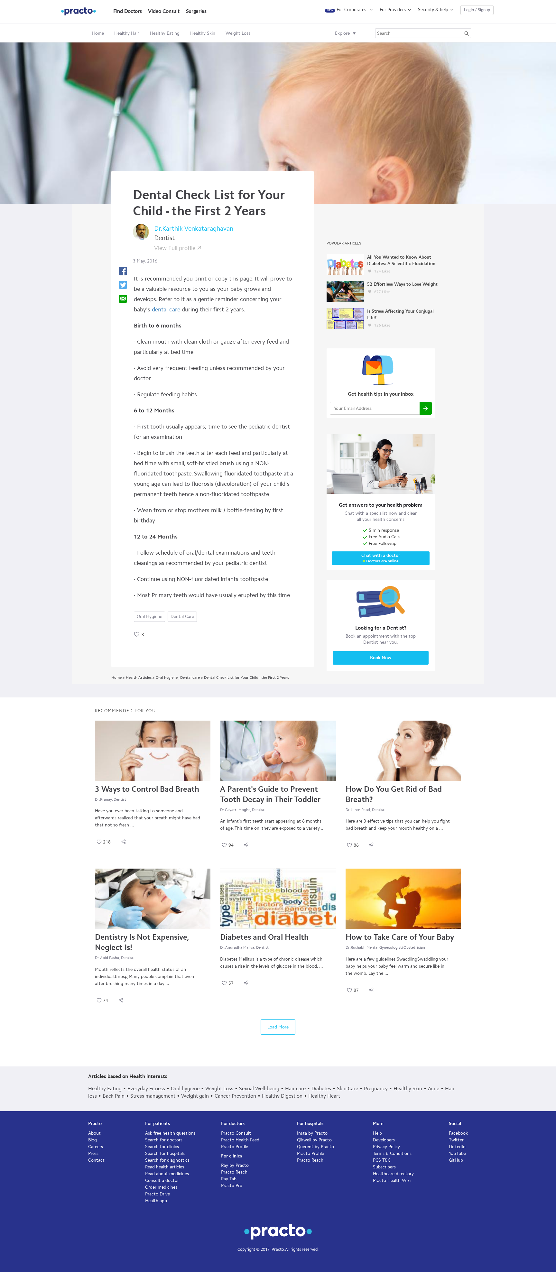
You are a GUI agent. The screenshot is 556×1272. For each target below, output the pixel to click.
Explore (342, 33)
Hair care (295, 1088)
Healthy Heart (324, 1096)
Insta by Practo (312, 1133)
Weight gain (195, 1096)
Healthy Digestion (282, 1096)
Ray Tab (228, 1179)
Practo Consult (236, 1133)
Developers (384, 1140)
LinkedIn (457, 1146)
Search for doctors (163, 1140)
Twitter (456, 1140)
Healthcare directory (393, 1173)
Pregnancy (376, 1088)
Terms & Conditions (392, 1153)
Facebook (458, 1133)
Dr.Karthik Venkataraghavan (193, 228)
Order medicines (161, 1187)
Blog (92, 1140)
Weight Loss (219, 1088)
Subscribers (384, 1167)
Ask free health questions (170, 1133)
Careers (95, 1146)
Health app (156, 1200)
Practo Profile (234, 1146)
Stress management (152, 1096)
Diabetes (321, 1088)
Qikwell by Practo (314, 1140)
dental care (166, 309)
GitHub (456, 1160)
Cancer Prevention (235, 1096)
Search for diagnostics (167, 1160)
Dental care (182, 616)
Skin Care (347, 1088)
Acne (433, 1088)
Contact (96, 1160)
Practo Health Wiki (392, 1180)
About (94, 1133)
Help (377, 1133)
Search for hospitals (165, 1153)
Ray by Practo (235, 1165)
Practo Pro (231, 1185)
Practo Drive (157, 1194)
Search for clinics (162, 1146)
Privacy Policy (386, 1146)
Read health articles (164, 1167)
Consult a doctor (162, 1180)
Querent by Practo (315, 1146)
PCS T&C (382, 1160)
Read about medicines (167, 1173)
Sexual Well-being (259, 1088)
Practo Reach (234, 1172)
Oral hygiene (149, 616)
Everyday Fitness (146, 1088)
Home (98, 33)
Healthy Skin (408, 1088)
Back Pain (114, 1096)
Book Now (380, 657)
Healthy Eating (105, 1088)
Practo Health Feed (240, 1140)
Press (93, 1153)
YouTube (457, 1153)
